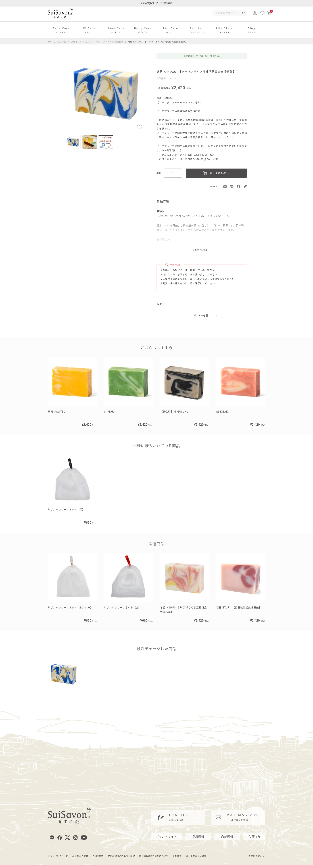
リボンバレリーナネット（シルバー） (70, 607)
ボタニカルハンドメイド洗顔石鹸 (106, 41)
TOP (50, 41)
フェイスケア (78, 41)
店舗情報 (227, 836)
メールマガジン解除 (196, 855)
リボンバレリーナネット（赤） (122, 607)
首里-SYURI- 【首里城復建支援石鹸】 (239, 607)
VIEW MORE (200, 249)
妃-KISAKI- (223, 411)
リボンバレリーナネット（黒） (66, 509)
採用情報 (198, 836)
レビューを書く (202, 315)
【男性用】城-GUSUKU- (174, 411)
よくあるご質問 (80, 855)
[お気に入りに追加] (139, 126)
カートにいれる (219, 173)
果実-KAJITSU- (57, 411)
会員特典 (254, 836)
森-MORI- (110, 411)
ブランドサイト (166, 836)
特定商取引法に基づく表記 (121, 855)
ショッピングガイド (58, 855)
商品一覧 (61, 41)
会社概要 (177, 855)
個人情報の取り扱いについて (153, 855)
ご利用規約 (98, 855)
